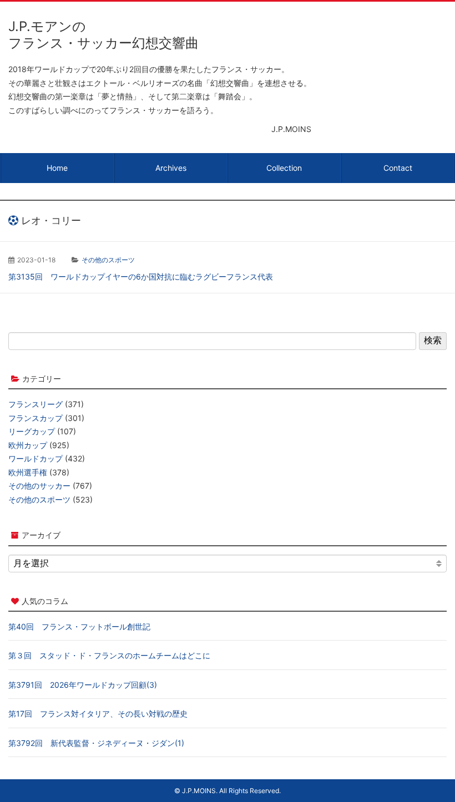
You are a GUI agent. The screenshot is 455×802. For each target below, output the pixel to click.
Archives (170, 167)
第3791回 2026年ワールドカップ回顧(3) (82, 684)
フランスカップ (35, 418)
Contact (397, 167)
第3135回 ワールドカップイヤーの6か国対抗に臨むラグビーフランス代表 (140, 276)
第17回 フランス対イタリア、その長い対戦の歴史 (98, 713)
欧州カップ (27, 445)
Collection (284, 167)
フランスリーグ (35, 404)
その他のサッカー (39, 485)
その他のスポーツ (108, 260)
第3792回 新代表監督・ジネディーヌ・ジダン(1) (96, 743)
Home (57, 167)
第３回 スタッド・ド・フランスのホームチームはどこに (109, 655)
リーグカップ (31, 431)
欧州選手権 (27, 472)
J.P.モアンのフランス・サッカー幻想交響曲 (103, 34)
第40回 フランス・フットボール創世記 (79, 626)
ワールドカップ (35, 458)
